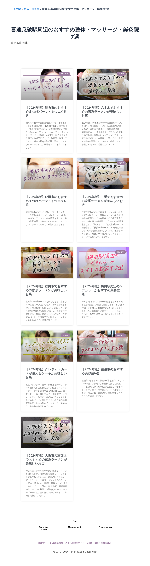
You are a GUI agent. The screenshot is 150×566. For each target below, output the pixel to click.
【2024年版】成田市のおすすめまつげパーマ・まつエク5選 (46, 201)
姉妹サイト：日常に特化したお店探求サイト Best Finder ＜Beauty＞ (75, 542)
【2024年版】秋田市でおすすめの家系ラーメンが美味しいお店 (46, 290)
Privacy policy (105, 527)
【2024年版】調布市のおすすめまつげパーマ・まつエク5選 (46, 112)
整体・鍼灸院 (32, 9)
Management (74, 527)
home (17, 9)
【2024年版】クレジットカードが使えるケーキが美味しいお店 (46, 373)
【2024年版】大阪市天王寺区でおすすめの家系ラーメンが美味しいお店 (46, 459)
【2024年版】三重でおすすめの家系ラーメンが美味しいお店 (102, 201)
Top (75, 521)
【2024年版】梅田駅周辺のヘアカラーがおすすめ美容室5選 (102, 290)
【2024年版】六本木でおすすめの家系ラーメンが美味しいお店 (102, 112)
